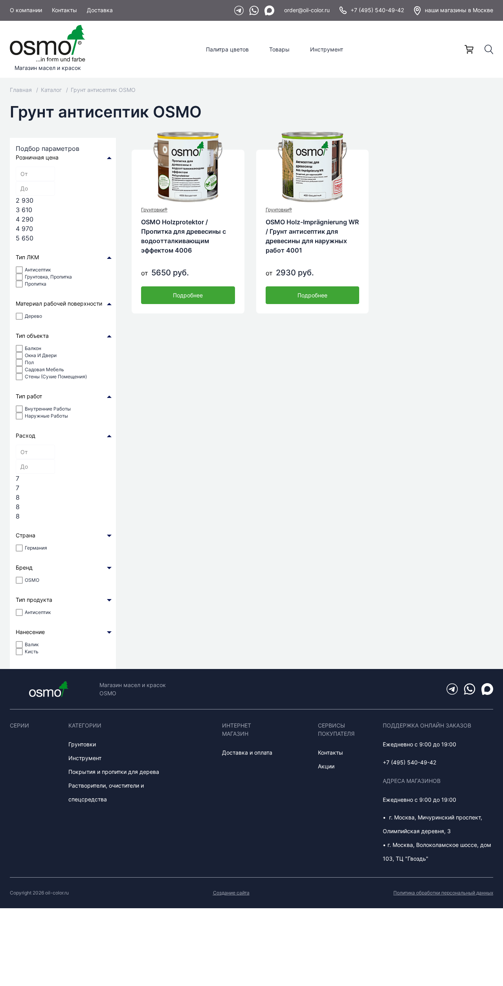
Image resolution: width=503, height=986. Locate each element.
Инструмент (326, 49)
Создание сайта (231, 893)
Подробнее (188, 295)
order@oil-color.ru (307, 10)
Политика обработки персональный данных (443, 893)
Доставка (100, 10)
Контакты (64, 10)
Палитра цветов (227, 49)
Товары (279, 49)
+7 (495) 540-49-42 (377, 10)
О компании (26, 10)
